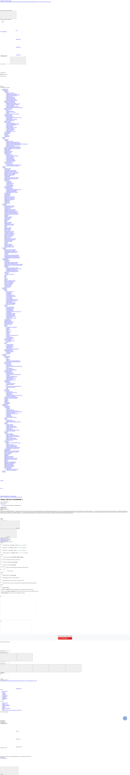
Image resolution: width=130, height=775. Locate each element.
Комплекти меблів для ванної (11, 127)
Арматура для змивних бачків (11, 446)
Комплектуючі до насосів (10, 314)
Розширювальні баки (10, 384)
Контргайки (8, 329)
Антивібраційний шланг (10, 315)
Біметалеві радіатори (10, 373)
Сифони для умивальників (11, 426)
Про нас (18, 1)
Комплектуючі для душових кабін (12, 469)
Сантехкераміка (5, 259)
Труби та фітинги (9, 346)
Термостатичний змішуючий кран (12, 299)
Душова (3, 167)
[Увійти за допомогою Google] (25, 657)
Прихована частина (9, 188)
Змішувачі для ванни (10, 92)
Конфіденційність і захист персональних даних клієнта (41, 1)
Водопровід (4, 288)
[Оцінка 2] (25, 668)
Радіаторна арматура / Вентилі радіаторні (13, 374)
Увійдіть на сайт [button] (3, 540)
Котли (7, 367)
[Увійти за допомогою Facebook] (8, 657)
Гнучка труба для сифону (10, 430)
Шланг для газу (9, 437)
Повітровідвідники (9, 372)
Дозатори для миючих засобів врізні (12, 165)
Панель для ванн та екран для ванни (12, 113)
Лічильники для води (10, 351)
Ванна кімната (4, 90)
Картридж (8, 408)
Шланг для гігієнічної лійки (11, 438)
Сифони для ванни (9, 424)
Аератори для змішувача (10, 412)
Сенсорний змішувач (10, 105)
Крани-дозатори (9, 118)
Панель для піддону (9, 184)
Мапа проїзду (2, 757)
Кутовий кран (8, 294)
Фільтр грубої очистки (10, 158)
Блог (31, 1)
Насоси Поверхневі (9, 309)
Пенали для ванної (9, 125)
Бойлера (7, 359)
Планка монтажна (9, 345)
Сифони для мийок (9, 425)
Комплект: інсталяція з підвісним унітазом (13, 268)
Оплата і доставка (6, 1)
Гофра (7, 443)
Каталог (1, 1)
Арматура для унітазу (10, 444)
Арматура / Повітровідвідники (11, 376)
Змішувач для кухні (9, 141)
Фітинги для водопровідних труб (12, 335)
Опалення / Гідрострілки (10, 387)
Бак (7, 385)
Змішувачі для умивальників (11, 93)
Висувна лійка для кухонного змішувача (13, 421)
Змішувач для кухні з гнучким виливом (13, 144)
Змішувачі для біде (9, 96)
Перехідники (8, 331)
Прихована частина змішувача (11, 190)
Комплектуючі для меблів (10, 131)
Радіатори (8, 375)
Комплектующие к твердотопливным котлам (14, 366)
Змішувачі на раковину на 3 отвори (12, 106)
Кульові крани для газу (10, 295)
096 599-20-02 (18, 39)
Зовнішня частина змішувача (11, 191)
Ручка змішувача (9, 416)
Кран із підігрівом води (10, 120)
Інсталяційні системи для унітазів (12, 267)
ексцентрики (8, 414)
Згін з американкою (9, 298)
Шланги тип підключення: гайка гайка (13, 436)
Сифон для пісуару (9, 429)
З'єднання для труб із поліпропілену (12, 348)
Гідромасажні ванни (10, 111)
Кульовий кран (9, 293)
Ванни (7, 110)
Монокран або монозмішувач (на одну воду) (14, 117)
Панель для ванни (9, 130)
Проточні (8, 358)
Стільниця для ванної (10, 128)
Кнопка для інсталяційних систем (12, 271)
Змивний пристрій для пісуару (11, 119)
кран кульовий (9, 297)
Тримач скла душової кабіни (11, 470)
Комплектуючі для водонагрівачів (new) (13, 360)
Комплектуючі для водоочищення (12, 155)
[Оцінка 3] (41, 668)
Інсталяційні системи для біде (11, 269)
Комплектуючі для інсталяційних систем (13, 442)
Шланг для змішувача (10, 434)
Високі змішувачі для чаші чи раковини (13, 103)
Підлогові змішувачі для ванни (11, 100)
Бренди (3, 471)
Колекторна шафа (9, 391)
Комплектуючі (4, 405)
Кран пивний (8, 292)
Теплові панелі (9, 393)
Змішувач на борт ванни (10, 97)
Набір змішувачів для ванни (11, 99)
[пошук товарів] (18, 60)
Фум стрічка (8, 341)
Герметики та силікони (10, 340)
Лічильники (8, 352)
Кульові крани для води (10, 304)
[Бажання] (65, 6)
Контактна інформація (26, 1)
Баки (7, 388)
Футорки (8, 334)
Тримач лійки (8, 415)
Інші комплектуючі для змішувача (12, 413)
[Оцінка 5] (73, 668)
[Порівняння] (8, 15)
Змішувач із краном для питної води (12, 142)
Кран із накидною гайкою (10, 303)
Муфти (7, 328)
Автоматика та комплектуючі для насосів (13, 311)
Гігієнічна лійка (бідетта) (10, 420)
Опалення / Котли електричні (11, 369)
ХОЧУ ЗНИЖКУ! (65, 638)
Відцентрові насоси (9, 310)
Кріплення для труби (10, 347)
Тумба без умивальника (10, 129)
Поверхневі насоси (9, 308)
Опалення (4, 355)
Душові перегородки (10, 183)
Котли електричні (9, 365)
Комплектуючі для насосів (11, 316)
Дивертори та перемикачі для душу (12, 410)
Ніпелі (7, 330)
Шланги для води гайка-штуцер (12, 439)
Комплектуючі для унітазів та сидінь (12, 448)
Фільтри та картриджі (10, 156)
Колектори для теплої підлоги (11, 392)
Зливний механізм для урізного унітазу (13, 447)
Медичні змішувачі (9, 116)
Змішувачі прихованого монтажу (12, 192)
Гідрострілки (8, 382)
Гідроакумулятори (9, 154)
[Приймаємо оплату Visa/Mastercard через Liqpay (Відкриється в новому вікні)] (28, 680)
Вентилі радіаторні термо (10, 379)
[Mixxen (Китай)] (3, 507)
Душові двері (8, 182)
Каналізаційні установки (10, 313)
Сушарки (4, 248)
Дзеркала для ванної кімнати (11, 124)
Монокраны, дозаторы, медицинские (12, 146)
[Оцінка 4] (57, 668)
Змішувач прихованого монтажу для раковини (14, 107)
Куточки (7, 333)
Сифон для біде (9, 428)
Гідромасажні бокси (9, 185)
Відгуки (21, 1)
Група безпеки (8, 312)
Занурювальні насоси (10, 307)
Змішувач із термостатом (10, 98)
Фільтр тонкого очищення (10, 160)
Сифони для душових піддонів (11, 427)
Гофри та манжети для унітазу (11, 445)
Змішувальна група (9, 394)
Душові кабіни (9, 181)
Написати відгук (3, 503)
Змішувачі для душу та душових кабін (13, 94)
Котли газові (8, 364)
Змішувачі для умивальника (11, 102)
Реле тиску (8, 318)
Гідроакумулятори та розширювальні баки (13, 386)
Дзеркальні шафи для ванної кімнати (12, 123)
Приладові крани (9, 301)
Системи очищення (9, 157)
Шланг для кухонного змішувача (12, 435)
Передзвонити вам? (4, 723)
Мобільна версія (18, 688)
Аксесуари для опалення (10, 383)
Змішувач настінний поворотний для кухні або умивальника (17, 143)
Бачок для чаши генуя (10, 274)
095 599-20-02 (18, 47)
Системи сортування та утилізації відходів (13, 164)
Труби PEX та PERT (10, 344)
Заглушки (8, 336)
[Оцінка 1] (8, 668)
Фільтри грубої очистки (10, 159)
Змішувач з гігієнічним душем (11, 95)
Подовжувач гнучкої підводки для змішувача (14, 411)
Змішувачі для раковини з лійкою (12, 104)
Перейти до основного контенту (6, 0)
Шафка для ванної (9, 126)
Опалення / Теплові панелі (11, 396)
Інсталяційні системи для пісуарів (12, 270)
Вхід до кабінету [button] (5, 702)
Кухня (3, 138)
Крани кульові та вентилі (10, 302)
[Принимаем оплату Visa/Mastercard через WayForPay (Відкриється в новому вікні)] (9, 680)
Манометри (8, 353)
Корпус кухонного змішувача (11, 417)
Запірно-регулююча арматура (11, 300)
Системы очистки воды (10, 161)
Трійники (8, 332)
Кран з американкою (10, 291)
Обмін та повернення (13, 1)
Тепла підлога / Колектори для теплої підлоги (14, 395)
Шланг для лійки (9, 433)
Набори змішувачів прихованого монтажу (13, 189)
